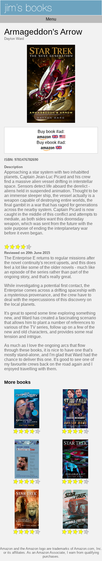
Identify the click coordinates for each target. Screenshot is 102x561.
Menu (51, 19)
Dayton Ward (14, 39)
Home (51, 7)
